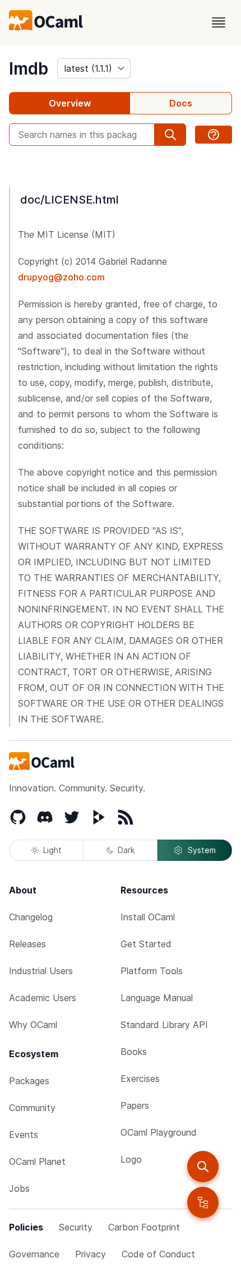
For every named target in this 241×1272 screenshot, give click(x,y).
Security (75, 1227)
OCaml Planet (37, 1161)
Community (32, 1107)
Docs (180, 103)
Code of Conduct (158, 1254)
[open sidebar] (203, 1202)
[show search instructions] (213, 135)
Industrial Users (41, 970)
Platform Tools (152, 970)
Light (52, 850)
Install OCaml (148, 917)
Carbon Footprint (144, 1227)
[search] (203, 1166)
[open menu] (219, 22)
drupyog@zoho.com (61, 277)
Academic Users (42, 997)
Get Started (146, 944)
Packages (29, 1080)
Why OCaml (33, 1024)
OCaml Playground (159, 1132)
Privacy (90, 1254)
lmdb (28, 68)
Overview (70, 103)
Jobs (19, 1188)
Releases (27, 944)
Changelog (31, 917)
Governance (34, 1254)
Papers (135, 1105)
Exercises (140, 1078)
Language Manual (157, 997)
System (202, 850)
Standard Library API (164, 1024)
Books (134, 1051)
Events (23, 1134)
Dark (126, 850)
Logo (131, 1159)
